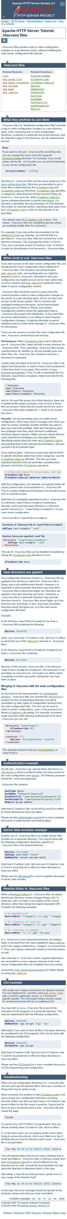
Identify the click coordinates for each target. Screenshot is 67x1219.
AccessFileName (40, 76)
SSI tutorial (24, 876)
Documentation (34, 21)
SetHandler (37, 92)
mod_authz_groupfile (16, 82)
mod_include (10, 86)
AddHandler (37, 89)
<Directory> (55, 696)
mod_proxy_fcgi (53, 993)
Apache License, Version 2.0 (35, 1205)
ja (49, 1198)
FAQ (28, 1213)
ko (55, 1198)
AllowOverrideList (42, 82)
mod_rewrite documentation (29, 969)
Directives (19, 1213)
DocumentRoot (46, 750)
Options (35, 86)
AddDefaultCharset (13, 235)
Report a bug (59, 1213)
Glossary (36, 1213)
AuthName (36, 99)
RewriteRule (22, 894)
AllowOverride (40, 79)
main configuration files (13, 184)
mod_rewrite (10, 92)
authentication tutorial (29, 817)
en (34, 1198)
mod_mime (8, 89)
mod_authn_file (12, 79)
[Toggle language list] (4, 40)
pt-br (62, 1198)
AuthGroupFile (40, 105)
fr (44, 1198)
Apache (5, 21)
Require (35, 109)
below (50, 200)
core (5, 76)
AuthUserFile (39, 102)
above (35, 775)
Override (33, 241)
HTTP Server (18, 21)
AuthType (36, 96)
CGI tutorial (24, 1064)
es (39, 1198)
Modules (8, 1213)
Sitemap (47, 1213)
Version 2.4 (50, 21)
